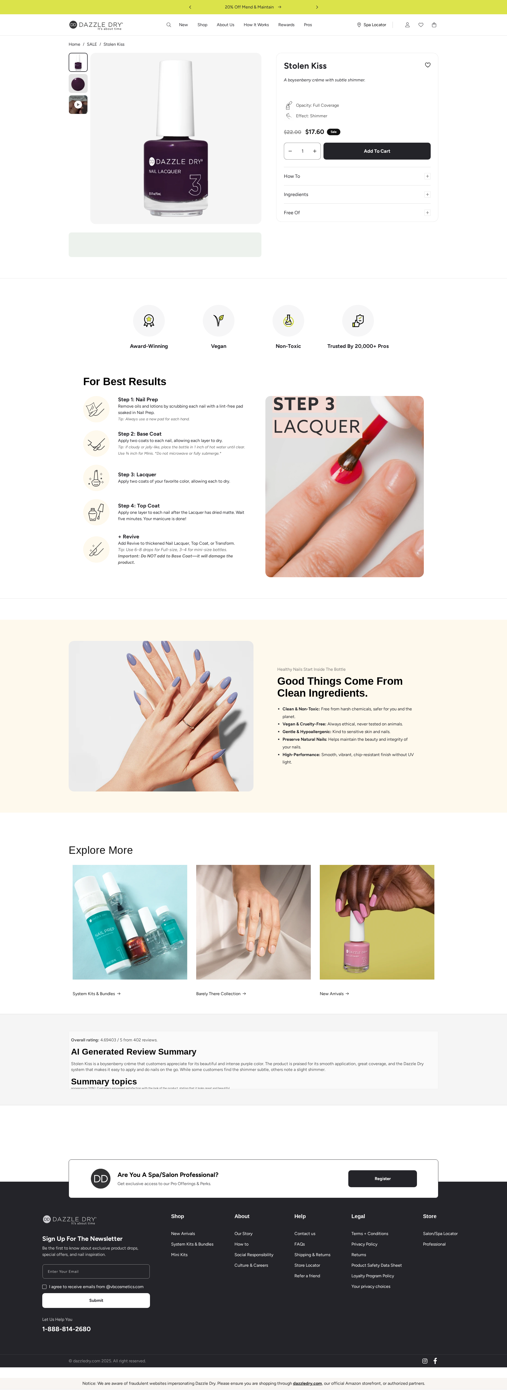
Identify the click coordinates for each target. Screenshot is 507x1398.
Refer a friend (307, 1275)
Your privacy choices (370, 1286)
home (74, 44)
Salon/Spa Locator (440, 1233)
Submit (96, 1300)
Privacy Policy (364, 1244)
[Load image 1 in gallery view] (78, 62)
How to (241, 1244)
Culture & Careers (251, 1265)
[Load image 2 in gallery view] (78, 83)
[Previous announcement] (190, 7)
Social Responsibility (253, 1254)
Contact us (304, 1233)
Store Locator (307, 1265)
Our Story (243, 1233)
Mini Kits (179, 1254)
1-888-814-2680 (66, 1329)
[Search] (169, 25)
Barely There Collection (218, 993)
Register (383, 1178)
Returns (358, 1254)
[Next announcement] (317, 7)
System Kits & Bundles (94, 993)
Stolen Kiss (114, 44)
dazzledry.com (307, 1383)
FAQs (299, 1244)
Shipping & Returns (312, 1254)
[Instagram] (425, 1361)
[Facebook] (435, 1361)
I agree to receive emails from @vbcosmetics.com (96, 1286)
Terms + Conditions (369, 1233)
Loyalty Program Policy (372, 1275)
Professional (434, 1244)
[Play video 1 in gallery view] (78, 104)
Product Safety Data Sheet (376, 1265)
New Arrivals (332, 993)
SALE (92, 44)
